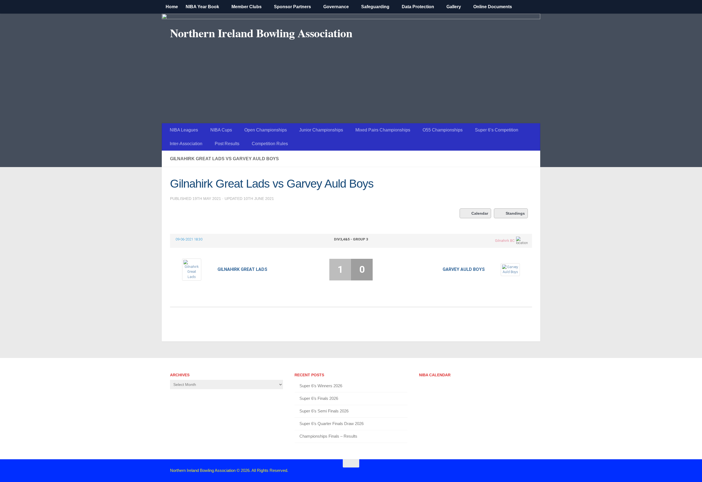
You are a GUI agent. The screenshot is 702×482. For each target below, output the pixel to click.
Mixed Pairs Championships (382, 130)
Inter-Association (186, 143)
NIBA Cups (221, 130)
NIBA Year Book (202, 6)
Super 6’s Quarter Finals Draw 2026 (331, 423)
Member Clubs (246, 6)
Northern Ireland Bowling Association (261, 33)
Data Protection (418, 6)
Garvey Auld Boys (464, 269)
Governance (336, 6)
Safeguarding (375, 6)
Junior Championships (321, 130)
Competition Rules (270, 143)
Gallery (453, 6)
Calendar (479, 213)
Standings (515, 213)
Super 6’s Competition (496, 130)
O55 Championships (443, 130)
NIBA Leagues (184, 130)
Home (172, 6)
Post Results (227, 143)
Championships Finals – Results (328, 436)
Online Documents (492, 6)
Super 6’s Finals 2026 (318, 398)
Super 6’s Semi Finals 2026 (324, 411)
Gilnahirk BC (505, 240)
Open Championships (265, 130)
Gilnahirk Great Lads (242, 269)
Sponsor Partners (292, 6)
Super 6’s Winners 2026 (320, 385)
